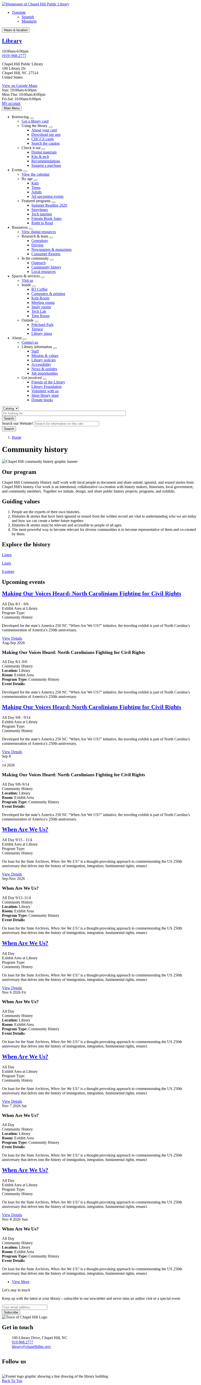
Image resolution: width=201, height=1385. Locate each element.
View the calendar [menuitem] (36, 174)
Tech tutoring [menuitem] (41, 214)
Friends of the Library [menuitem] (48, 382)
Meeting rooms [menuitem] (43, 302)
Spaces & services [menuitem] (26, 276)
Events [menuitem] (17, 170)
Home (16, 437)
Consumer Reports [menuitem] (45, 254)
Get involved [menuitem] (32, 378)
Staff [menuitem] (35, 351)
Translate (19, 12)
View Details (12, 638)
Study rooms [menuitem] (41, 307)
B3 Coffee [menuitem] (39, 289)
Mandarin (29, 21)
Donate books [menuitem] (42, 400)
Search (9, 418)
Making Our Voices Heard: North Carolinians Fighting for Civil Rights (91, 593)
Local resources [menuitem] (43, 271)
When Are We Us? (25, 829)
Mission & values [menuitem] (44, 355)
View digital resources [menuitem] (39, 232)
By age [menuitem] (27, 179)
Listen (7, 555)
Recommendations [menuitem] (45, 161)
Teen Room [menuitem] (40, 316)
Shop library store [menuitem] (45, 395)
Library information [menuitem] (37, 347)
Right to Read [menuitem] (42, 223)
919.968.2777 (22, 1342)
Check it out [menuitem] (31, 148)
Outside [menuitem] (28, 320)
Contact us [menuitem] (30, 342)
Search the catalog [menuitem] (45, 143)
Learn (6, 563)
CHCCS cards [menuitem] (42, 139)
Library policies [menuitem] (43, 360)
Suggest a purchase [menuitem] (46, 165)
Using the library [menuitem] (35, 126)
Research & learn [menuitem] (35, 236)
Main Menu (12, 108)
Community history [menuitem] (46, 267)
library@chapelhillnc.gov (31, 1346)
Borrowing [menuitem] (20, 117)
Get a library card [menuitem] (35, 121)
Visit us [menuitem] (27, 280)
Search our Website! (17, 423)
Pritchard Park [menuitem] (42, 325)
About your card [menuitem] (44, 130)
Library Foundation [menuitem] (46, 386)
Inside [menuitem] (26, 285)
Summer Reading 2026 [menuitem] (49, 205)
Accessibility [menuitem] (41, 364)
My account (11, 103)
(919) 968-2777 (14, 56)
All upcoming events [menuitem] (47, 196)
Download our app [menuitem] (46, 134)
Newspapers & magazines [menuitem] (51, 249)
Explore (8, 571)
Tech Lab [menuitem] (38, 311)
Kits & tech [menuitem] (40, 157)
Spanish (28, 17)
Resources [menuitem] (20, 227)
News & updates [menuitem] (44, 369)
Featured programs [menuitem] (36, 201)
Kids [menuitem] (35, 183)
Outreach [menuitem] (38, 263)
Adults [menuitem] (36, 192)
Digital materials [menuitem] (44, 152)
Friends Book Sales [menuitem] (46, 218)
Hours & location (15, 30)
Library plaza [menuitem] (41, 333)
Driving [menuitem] (37, 245)
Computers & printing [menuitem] (48, 294)
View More (20, 1282)
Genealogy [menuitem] (39, 241)
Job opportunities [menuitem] (44, 373)
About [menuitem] (17, 338)
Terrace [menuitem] (37, 329)
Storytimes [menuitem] (39, 210)
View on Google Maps (19, 86)
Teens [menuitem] (35, 187)
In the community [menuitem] (35, 258)
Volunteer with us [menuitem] (45, 391)
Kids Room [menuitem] (40, 298)
